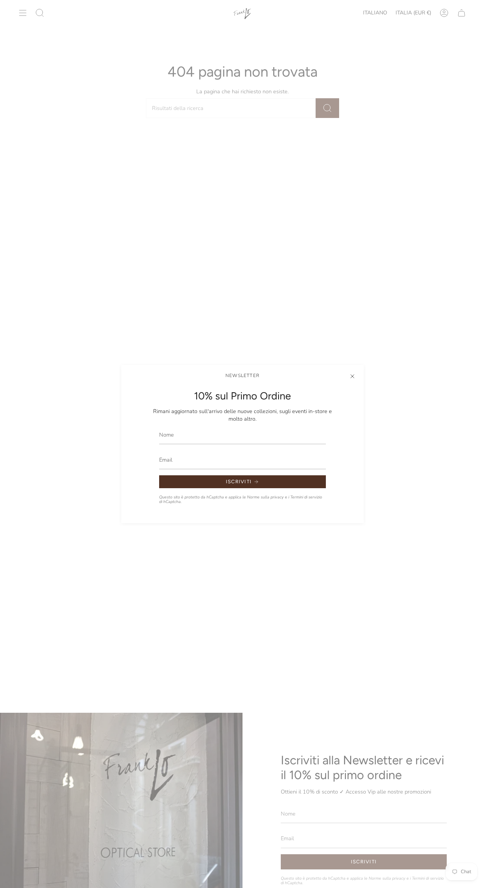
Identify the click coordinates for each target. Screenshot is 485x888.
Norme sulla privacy (265, 497)
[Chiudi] (352, 376)
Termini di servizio (306, 497)
